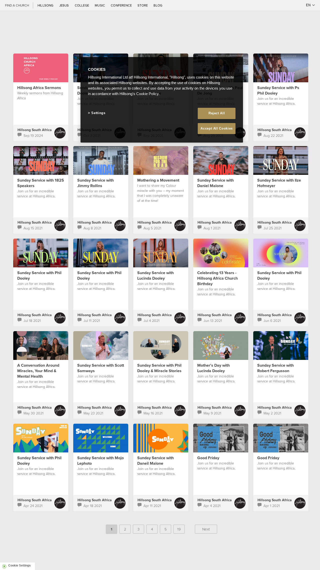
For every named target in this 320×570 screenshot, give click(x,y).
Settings (98, 113)
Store (143, 5)
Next (206, 529)
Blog (158, 5)
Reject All (216, 113)
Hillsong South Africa (35, 129)
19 (179, 529)
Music (100, 5)
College (82, 5)
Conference (121, 5)
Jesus (64, 5)
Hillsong (46, 5)
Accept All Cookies (216, 128)
